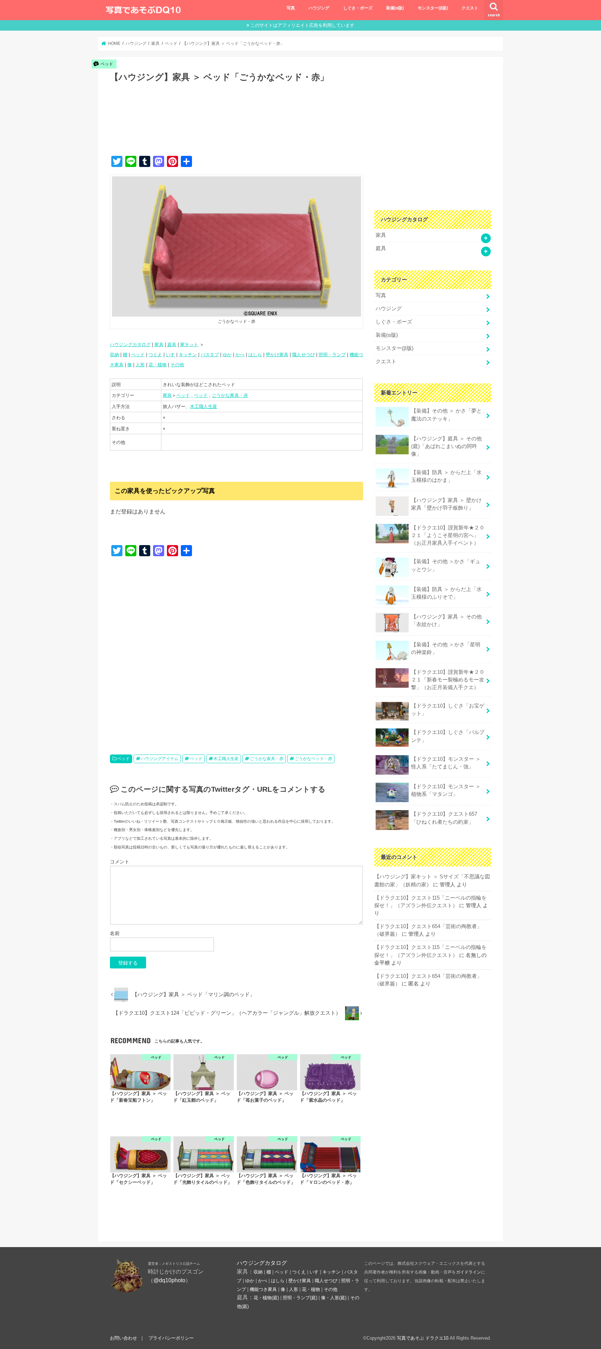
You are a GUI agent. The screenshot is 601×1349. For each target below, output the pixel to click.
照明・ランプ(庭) (300, 1297)
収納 (114, 354)
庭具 (171, 344)
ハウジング (318, 8)
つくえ (155, 354)
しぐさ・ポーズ (357, 8)
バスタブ (210, 354)
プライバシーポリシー (171, 1338)
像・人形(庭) (333, 1297)
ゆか (227, 354)
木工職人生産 (203, 406)
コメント (119, 861)
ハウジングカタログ (130, 344)
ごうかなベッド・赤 (313, 758)
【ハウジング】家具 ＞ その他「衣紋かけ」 (446, 620)
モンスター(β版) (433, 8)
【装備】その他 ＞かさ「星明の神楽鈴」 (445, 648)
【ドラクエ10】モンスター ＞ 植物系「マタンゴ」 (446, 790)
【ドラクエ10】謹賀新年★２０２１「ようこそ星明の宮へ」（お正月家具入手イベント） (447, 535)
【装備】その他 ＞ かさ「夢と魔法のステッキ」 (446, 414)
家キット (189, 344)
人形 (140, 364)
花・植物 (158, 364)
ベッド (138, 354)
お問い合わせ (123, 1338)
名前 (115, 933)
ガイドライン (468, 1272)
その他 (177, 364)
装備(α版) (395, 8)
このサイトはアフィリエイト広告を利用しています (302, 25)
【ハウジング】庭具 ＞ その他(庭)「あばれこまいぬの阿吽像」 (446, 446)
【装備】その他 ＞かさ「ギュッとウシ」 (445, 565)
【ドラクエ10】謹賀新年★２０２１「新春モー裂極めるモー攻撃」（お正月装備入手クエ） (447, 679)
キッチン (188, 354)
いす (170, 354)
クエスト (470, 8)
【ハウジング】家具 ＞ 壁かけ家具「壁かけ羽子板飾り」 (446, 504)
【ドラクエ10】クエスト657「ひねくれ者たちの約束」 (444, 817)
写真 (291, 8)
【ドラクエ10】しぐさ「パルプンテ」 (447, 736)
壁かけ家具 (277, 354)
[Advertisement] (236, 126)
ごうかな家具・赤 (230, 395)
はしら (255, 354)
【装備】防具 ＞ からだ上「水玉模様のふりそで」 (446, 593)
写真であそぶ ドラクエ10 (422, 1338)
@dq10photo (169, 1280)
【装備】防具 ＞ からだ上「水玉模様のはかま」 (446, 476)
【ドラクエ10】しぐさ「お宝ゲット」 (447, 709)
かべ (240, 354)
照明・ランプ (332, 354)
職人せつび (303, 354)
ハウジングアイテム (159, 758)
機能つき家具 (263, 1289)
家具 (158, 344)
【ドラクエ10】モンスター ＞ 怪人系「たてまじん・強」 (446, 762)
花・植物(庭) (266, 1297)
